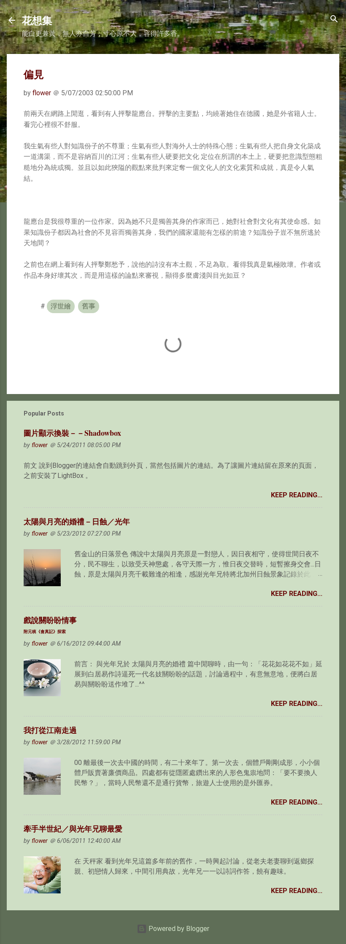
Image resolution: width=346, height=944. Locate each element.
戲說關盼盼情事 (50, 624)
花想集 (37, 20)
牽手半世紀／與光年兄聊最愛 (73, 828)
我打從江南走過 (50, 729)
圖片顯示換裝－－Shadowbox (72, 432)
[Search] (334, 19)
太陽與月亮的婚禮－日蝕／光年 (77, 521)
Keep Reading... (296, 495)
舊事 (88, 306)
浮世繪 (61, 306)
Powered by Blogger (178, 929)
